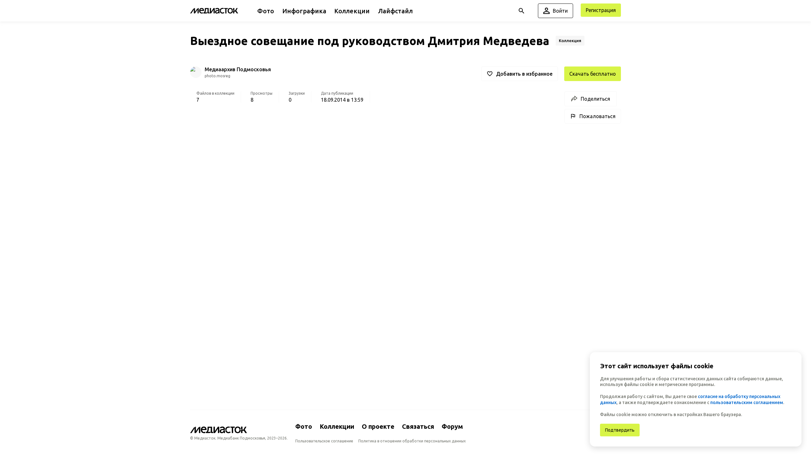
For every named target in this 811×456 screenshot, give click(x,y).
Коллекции (337, 426)
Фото (303, 426)
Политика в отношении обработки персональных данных (412, 441)
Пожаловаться (597, 116)
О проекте (378, 426)
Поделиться (595, 99)
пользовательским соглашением (746, 402)
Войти (560, 11)
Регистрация (601, 10)
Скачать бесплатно (592, 74)
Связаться (418, 426)
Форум (452, 426)
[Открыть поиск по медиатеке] (521, 11)
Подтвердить (620, 430)
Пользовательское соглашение (324, 441)
